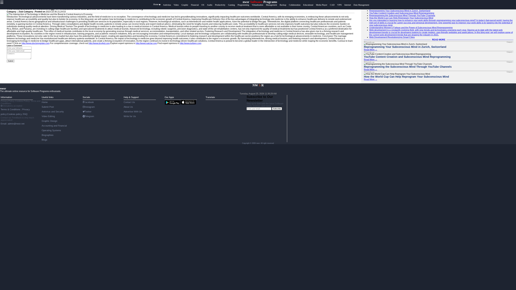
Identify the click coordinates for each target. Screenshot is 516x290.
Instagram (90, 107)
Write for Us (130, 116)
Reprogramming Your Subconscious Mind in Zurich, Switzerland (399, 11)
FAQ (25, 114)
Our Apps (169, 97)
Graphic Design (49, 121)
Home (45, 102)
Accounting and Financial (54, 125)
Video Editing (48, 116)
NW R (258, 85)
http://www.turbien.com (190, 43)
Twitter (88, 111)
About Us (128, 107)
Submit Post (48, 107)
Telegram (89, 116)
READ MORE (438, 40)
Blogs (44, 139)
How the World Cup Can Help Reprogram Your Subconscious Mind (401, 18)
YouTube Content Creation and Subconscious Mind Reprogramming (401, 13)
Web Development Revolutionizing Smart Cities (392, 37)
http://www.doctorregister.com (35, 43)
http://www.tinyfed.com (99, 43)
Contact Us (129, 102)
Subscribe (277, 109)
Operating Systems (51, 130)
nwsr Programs (260, 2)
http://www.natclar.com (146, 43)
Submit (10, 61)
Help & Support (131, 97)
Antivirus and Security (53, 111)
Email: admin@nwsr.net (12, 123)
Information (6, 97)
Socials (86, 97)
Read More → (370, 49)
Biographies (47, 135)
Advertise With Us (133, 111)
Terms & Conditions (11, 109)
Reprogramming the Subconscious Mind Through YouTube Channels (402, 15)
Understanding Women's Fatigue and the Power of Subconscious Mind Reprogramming (411, 27)
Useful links (47, 97)
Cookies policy (14, 114)
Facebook (89, 102)
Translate (210, 97)
